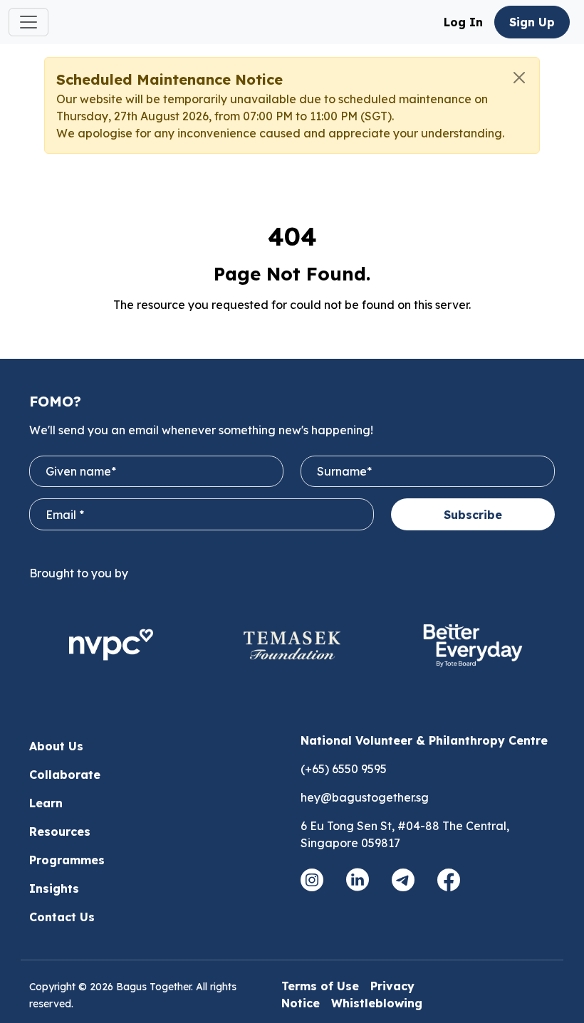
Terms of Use (320, 986)
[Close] (519, 77)
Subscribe (473, 515)
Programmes (67, 860)
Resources (59, 831)
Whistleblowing (376, 1003)
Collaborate (64, 774)
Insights (54, 888)
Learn (46, 803)
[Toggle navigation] (28, 22)
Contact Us (62, 917)
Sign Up (532, 22)
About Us (56, 746)
